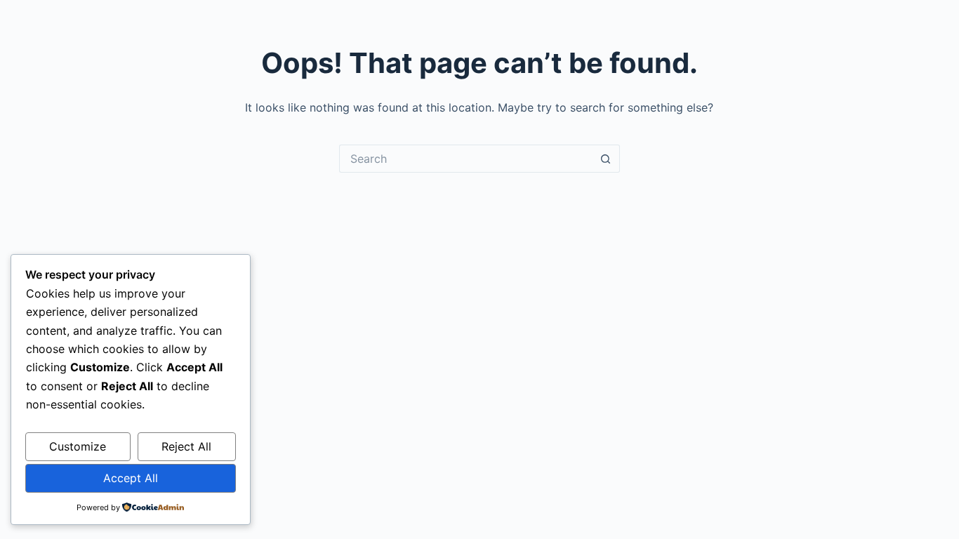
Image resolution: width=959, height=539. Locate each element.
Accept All (130, 478)
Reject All (186, 446)
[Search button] (606, 159)
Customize (77, 446)
